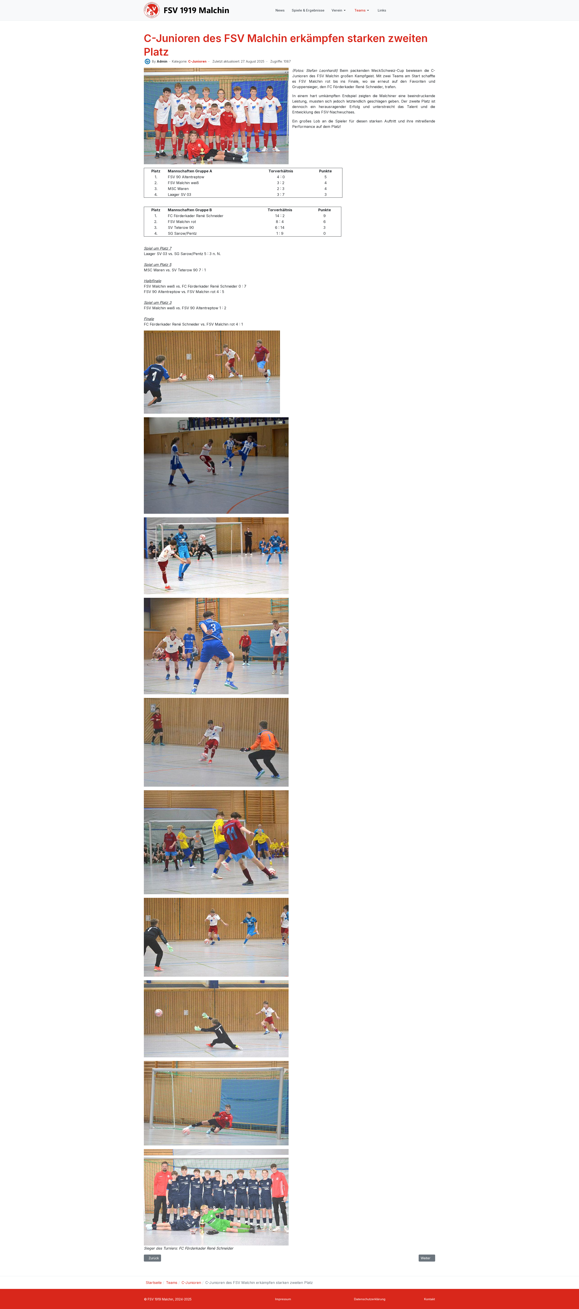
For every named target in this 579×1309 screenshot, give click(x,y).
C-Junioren (197, 61)
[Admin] (147, 61)
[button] (339, 10)
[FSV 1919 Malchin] (187, 10)
